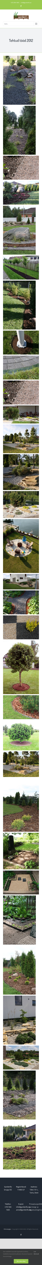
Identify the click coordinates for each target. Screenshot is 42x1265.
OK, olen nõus (21, 1261)
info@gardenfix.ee (26, 2)
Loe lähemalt (36, 1253)
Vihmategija (7, 1229)
